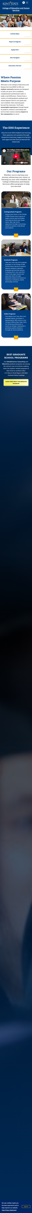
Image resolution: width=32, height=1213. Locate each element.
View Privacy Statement (9, 1210)
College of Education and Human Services (16, 9)
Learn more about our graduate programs (16, 382)
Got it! (26, 1206)
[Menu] (27, 3)
